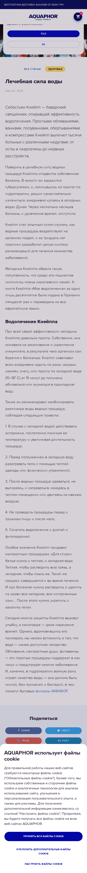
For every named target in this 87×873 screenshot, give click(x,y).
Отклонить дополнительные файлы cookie (43, 851)
